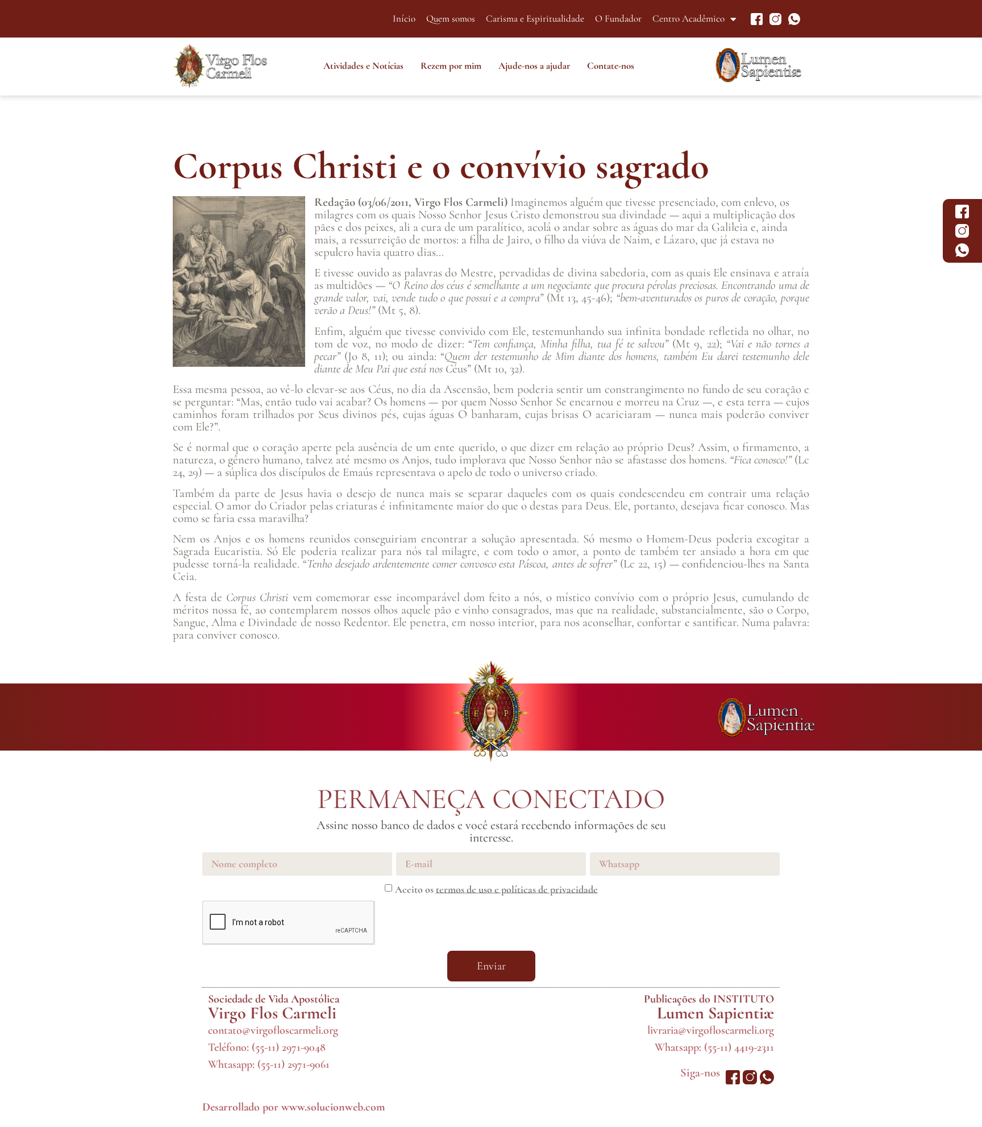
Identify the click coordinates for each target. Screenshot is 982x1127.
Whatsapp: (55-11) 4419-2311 (714, 1047)
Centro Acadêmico (688, 18)
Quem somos (450, 18)
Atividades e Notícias (363, 66)
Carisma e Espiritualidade (535, 18)
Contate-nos (610, 66)
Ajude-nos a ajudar (534, 66)
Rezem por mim (451, 66)
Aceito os (496, 888)
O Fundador (618, 18)
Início (404, 18)
